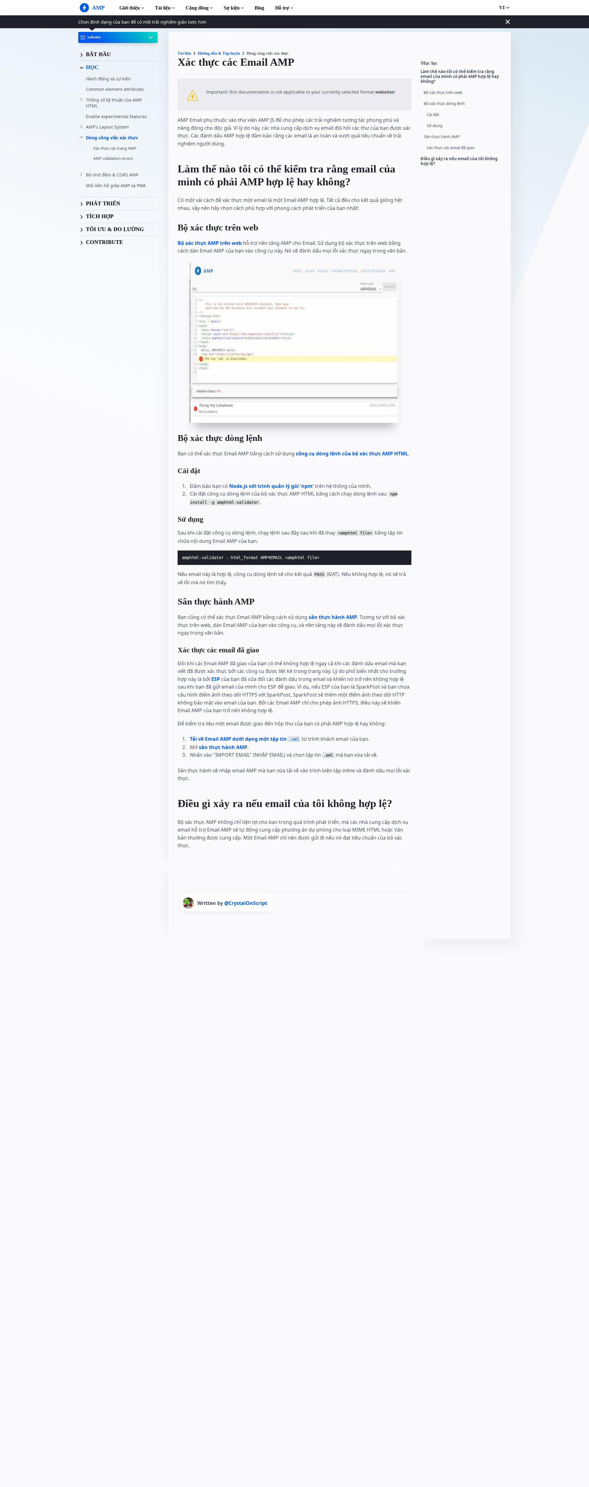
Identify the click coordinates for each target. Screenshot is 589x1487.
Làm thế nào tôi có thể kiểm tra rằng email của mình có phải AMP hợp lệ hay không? (460, 76)
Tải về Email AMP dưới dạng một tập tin (244, 739)
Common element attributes (115, 89)
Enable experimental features (116, 116)
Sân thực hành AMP (442, 136)
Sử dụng (434, 125)
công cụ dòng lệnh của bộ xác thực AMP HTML (352, 453)
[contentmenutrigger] (463, 64)
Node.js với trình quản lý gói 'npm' (271, 486)
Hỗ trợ (282, 7)
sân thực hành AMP (333, 617)
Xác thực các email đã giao (451, 147)
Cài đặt (433, 114)
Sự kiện (232, 7)
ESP (215, 679)
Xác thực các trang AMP (115, 148)
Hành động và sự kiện (108, 79)
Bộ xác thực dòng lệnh (444, 103)
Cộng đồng (197, 7)
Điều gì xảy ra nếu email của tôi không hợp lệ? (459, 161)
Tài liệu (163, 7)
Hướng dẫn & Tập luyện (219, 53)
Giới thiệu (129, 7)
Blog (259, 7)
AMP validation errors (113, 158)
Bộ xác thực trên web (443, 92)
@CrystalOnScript (245, 903)
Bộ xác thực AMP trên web (210, 243)
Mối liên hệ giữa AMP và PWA (116, 185)
